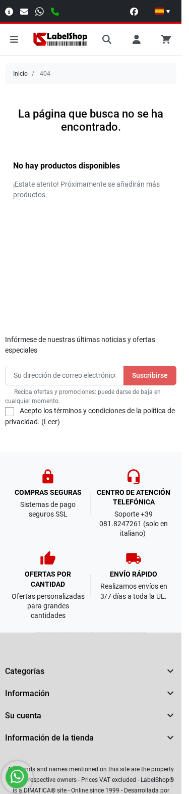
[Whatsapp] (39, 11)
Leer (50, 422)
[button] (162, 11)
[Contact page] (9, 11)
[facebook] (134, 11)
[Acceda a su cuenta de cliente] (137, 39)
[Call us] (55, 11)
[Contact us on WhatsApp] (17, 777)
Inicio (20, 73)
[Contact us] (24, 11)
